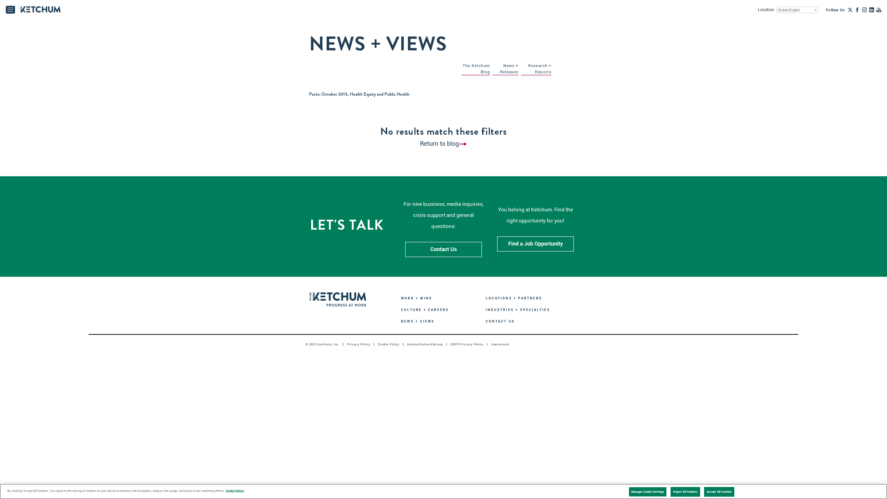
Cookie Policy (389, 344)
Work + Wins (416, 298)
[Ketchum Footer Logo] (338, 296)
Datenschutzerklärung (425, 344)
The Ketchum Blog (476, 68)
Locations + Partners (514, 298)
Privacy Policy (358, 344)
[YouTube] (878, 9)
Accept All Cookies (719, 491)
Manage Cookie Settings (647, 491)
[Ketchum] (40, 9)
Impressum (500, 344)
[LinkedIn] (871, 9)
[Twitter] (850, 9)
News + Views (417, 321)
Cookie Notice (235, 491)
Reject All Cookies (685, 491)
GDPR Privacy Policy (466, 344)
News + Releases (509, 68)
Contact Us (443, 249)
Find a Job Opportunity (535, 244)
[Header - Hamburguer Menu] (10, 10)
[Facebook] (857, 9)
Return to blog (439, 143)
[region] (443, 491)
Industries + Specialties (518, 310)
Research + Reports (539, 68)
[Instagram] (864, 9)
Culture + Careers (425, 310)
